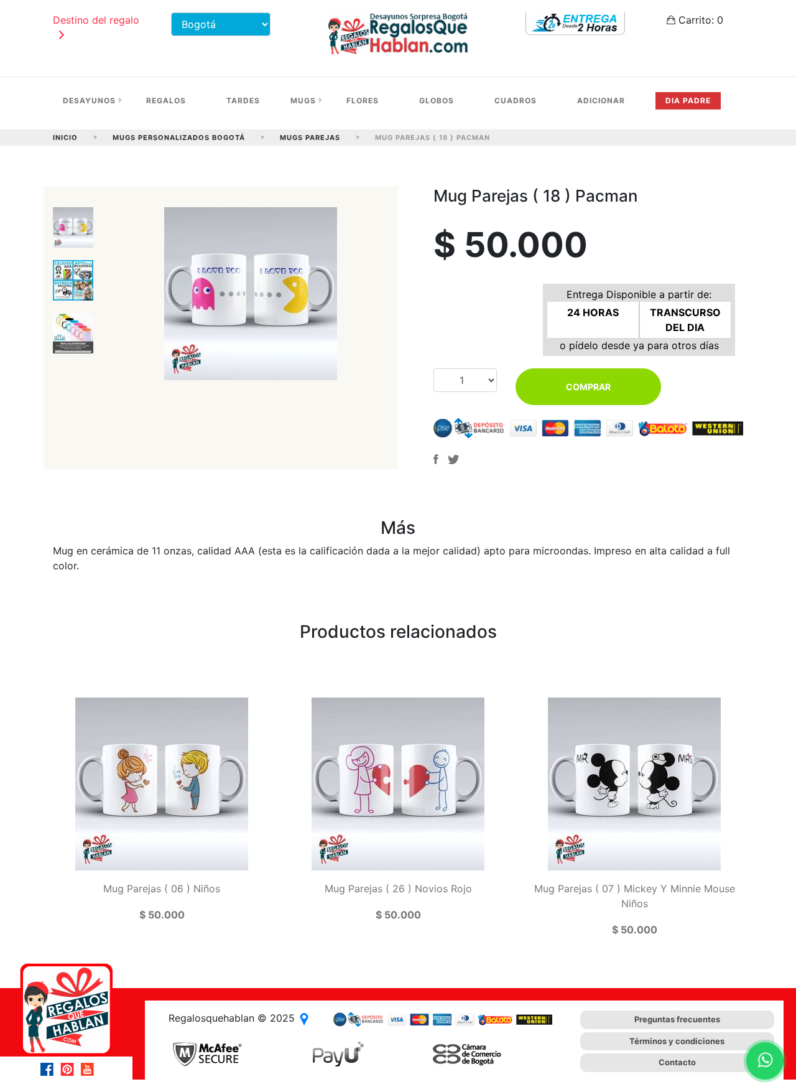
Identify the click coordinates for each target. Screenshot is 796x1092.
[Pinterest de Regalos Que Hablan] (70, 1069)
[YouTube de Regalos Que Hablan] (90, 1069)
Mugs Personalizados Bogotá (179, 137)
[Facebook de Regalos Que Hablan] (50, 1069)
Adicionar (601, 100)
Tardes (243, 100)
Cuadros (515, 100)
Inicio (65, 137)
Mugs (303, 100)
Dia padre (688, 100)
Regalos (166, 100)
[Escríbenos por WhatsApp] (765, 1061)
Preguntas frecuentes (677, 1019)
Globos (436, 100)
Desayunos (89, 100)
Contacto (677, 1062)
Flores (362, 100)
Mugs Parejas (310, 137)
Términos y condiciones (676, 1041)
